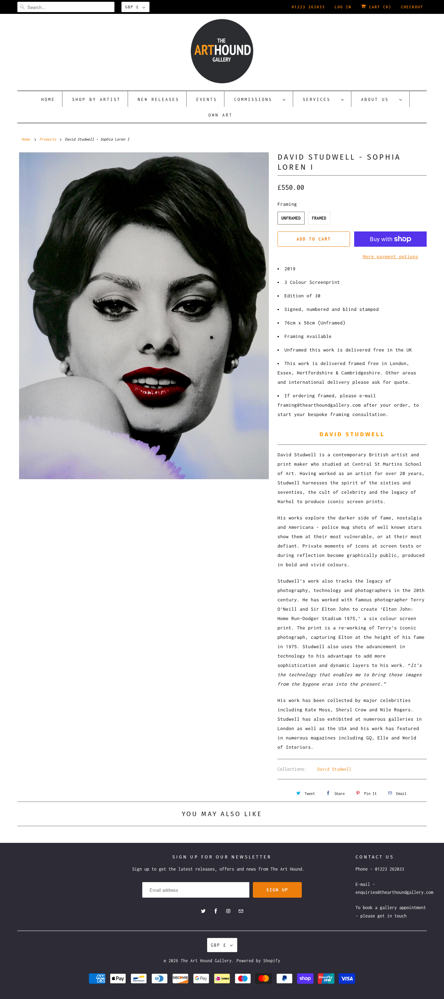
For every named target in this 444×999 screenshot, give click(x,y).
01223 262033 (308, 7)
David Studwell (334, 769)
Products (48, 139)
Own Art (220, 115)
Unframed (291, 218)
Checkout (412, 7)
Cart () (378, 7)
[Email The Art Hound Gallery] (240, 911)
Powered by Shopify (258, 960)
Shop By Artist (96, 99)
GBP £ (132, 7)
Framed (319, 218)
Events (206, 99)
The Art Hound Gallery (206, 960)
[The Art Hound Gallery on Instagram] (228, 911)
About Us (378, 99)
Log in (343, 7)
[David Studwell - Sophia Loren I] (144, 315)
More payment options (390, 256)
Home (48, 99)
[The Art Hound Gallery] (222, 51)
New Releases (158, 99)
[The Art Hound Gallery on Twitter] (203, 911)
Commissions (256, 99)
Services (320, 99)
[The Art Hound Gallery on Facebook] (215, 911)
